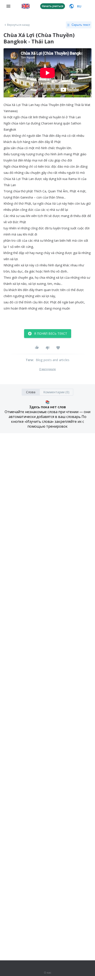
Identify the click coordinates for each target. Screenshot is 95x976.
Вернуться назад (18, 25)
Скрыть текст (81, 24)
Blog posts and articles (53, 360)
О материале (47, 369)
